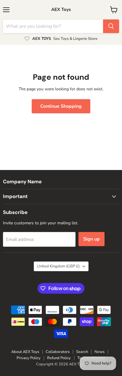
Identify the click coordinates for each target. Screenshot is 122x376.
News (99, 351)
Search (82, 351)
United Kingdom (58, 266)
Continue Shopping (61, 106)
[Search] (111, 26)
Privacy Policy (29, 358)
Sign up (91, 239)
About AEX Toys (25, 351)
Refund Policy (59, 358)
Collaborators (58, 351)
